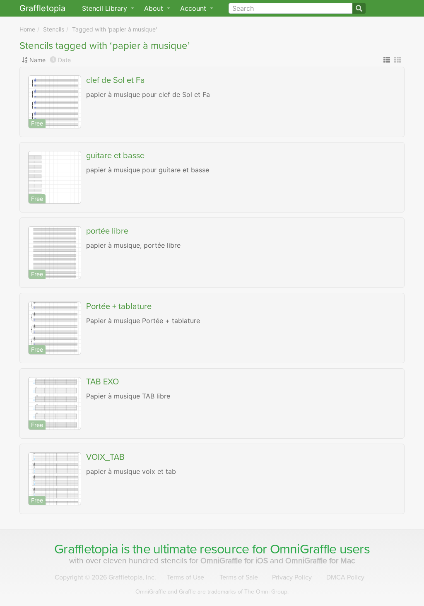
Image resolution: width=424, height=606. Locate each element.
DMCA (345, 577)
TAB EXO (102, 382)
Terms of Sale (238, 577)
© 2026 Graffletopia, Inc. (105, 577)
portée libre (107, 231)
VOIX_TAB (105, 457)
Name (37, 59)
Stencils (53, 29)
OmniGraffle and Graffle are (212, 591)
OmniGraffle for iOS (235, 560)
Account (194, 8)
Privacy (292, 577)
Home (27, 29)
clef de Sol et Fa (115, 80)
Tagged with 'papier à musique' (114, 29)
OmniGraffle (303, 549)
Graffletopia (42, 8)
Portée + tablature (119, 306)
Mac (320, 560)
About (154, 8)
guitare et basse (115, 156)
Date (64, 59)
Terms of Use (185, 577)
